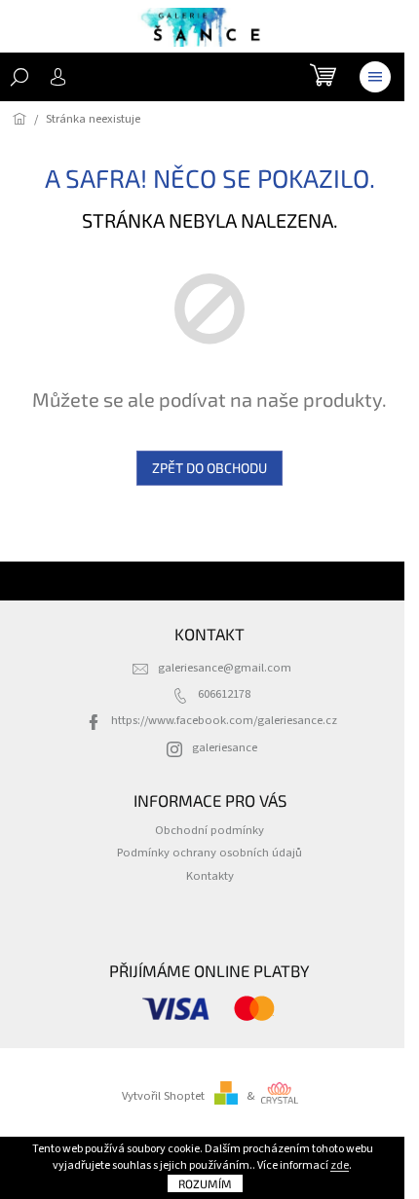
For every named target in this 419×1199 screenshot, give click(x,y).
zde (339, 1165)
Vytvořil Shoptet (163, 1096)
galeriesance (224, 747)
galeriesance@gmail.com (224, 667)
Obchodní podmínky (209, 830)
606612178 (224, 694)
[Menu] (375, 76)
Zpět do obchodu (209, 467)
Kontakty (210, 876)
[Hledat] (19, 76)
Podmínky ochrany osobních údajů (209, 852)
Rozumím (205, 1183)
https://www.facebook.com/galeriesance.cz (224, 720)
